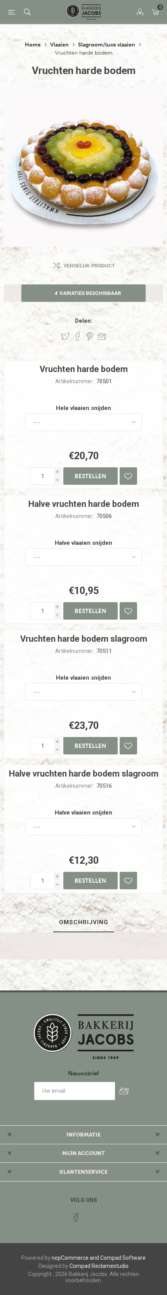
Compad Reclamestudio (99, 1266)
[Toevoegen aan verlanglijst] (128, 476)
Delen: (83, 320)
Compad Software (123, 1258)
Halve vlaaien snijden (83, 542)
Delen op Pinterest (90, 336)
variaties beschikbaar (88, 293)
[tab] (83, 922)
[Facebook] (76, 1217)
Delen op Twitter (65, 336)
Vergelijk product (89, 266)
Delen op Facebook (77, 336)
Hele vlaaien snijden (83, 408)
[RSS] (91, 1215)
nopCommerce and (75, 1258)
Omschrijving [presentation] (83, 922)
